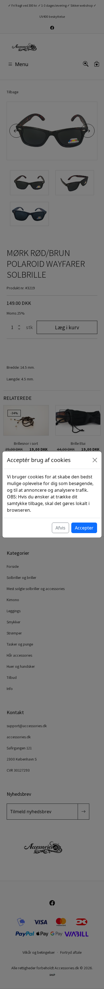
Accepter (84, 528)
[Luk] (94, 460)
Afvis (60, 528)
